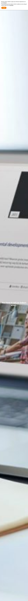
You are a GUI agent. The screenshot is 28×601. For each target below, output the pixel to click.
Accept (4, 7)
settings (11, 5)
